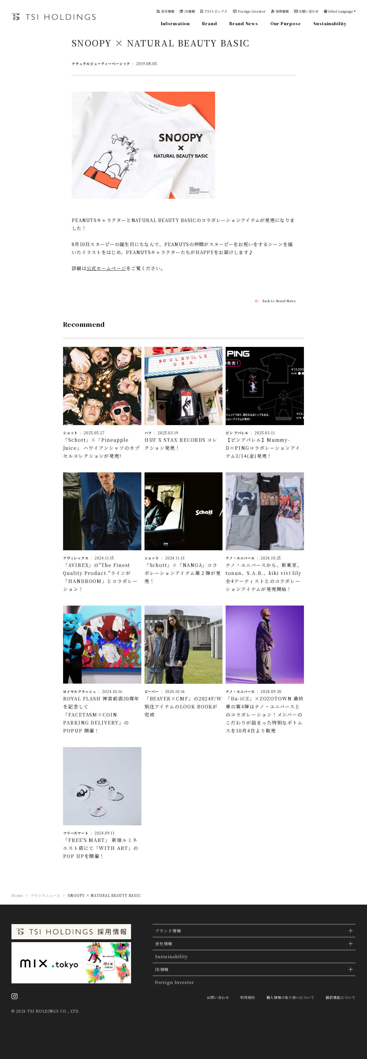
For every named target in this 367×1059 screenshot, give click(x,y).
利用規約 (247, 997)
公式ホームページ (106, 268)
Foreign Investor (252, 11)
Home (17, 895)
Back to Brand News (278, 300)
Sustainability (330, 23)
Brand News (243, 23)
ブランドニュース (45, 895)
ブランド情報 (168, 931)
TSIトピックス (216, 11)
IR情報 (189, 11)
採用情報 (282, 11)
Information (175, 23)
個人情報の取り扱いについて (290, 997)
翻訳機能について (341, 997)
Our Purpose (285, 23)
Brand (209, 23)
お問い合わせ (309, 11)
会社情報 (167, 11)
